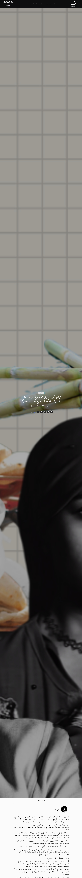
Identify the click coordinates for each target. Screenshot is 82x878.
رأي (47, 4)
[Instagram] (7, 2)
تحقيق (50, 4)
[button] (51, 411)
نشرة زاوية (41, 392)
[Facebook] (12, 2)
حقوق (34, 4)
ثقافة (31, 4)
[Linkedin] (5, 2)
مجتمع (44, 4)
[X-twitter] (9, 2)
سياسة (37, 4)
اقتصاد (41, 4)
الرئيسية (53, 4)
